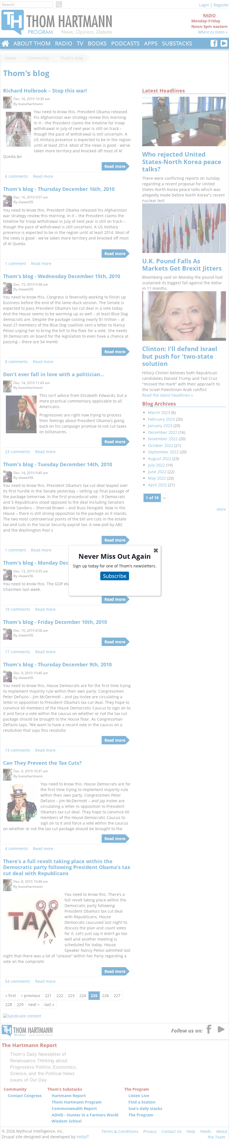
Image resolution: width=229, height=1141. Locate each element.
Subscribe (114, 575)
